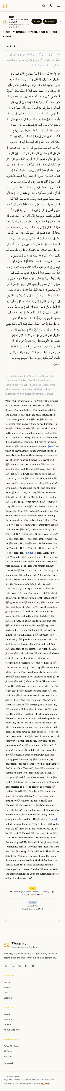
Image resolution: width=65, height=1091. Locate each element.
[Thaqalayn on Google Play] (26, 965)
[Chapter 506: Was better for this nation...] (59, 921)
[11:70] (51, 447)
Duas (6, 992)
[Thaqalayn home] (6, 5)
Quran (7, 982)
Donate (7, 1024)
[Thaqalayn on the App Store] (33, 965)
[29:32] (29, 553)
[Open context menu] (57, 46)
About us (8, 1019)
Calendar (8, 997)
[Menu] (59, 6)
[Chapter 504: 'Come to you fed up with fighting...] (6, 921)
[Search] (43, 6)
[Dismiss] (61, 21)
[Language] (51, 6)
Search (7, 1014)
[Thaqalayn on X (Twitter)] (13, 965)
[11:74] (19, 589)
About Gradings (12, 1029)
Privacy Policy (43, 1084)
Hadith (7, 987)
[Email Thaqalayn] (19, 965)
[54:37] (53, 819)
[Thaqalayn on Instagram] (6, 965)
